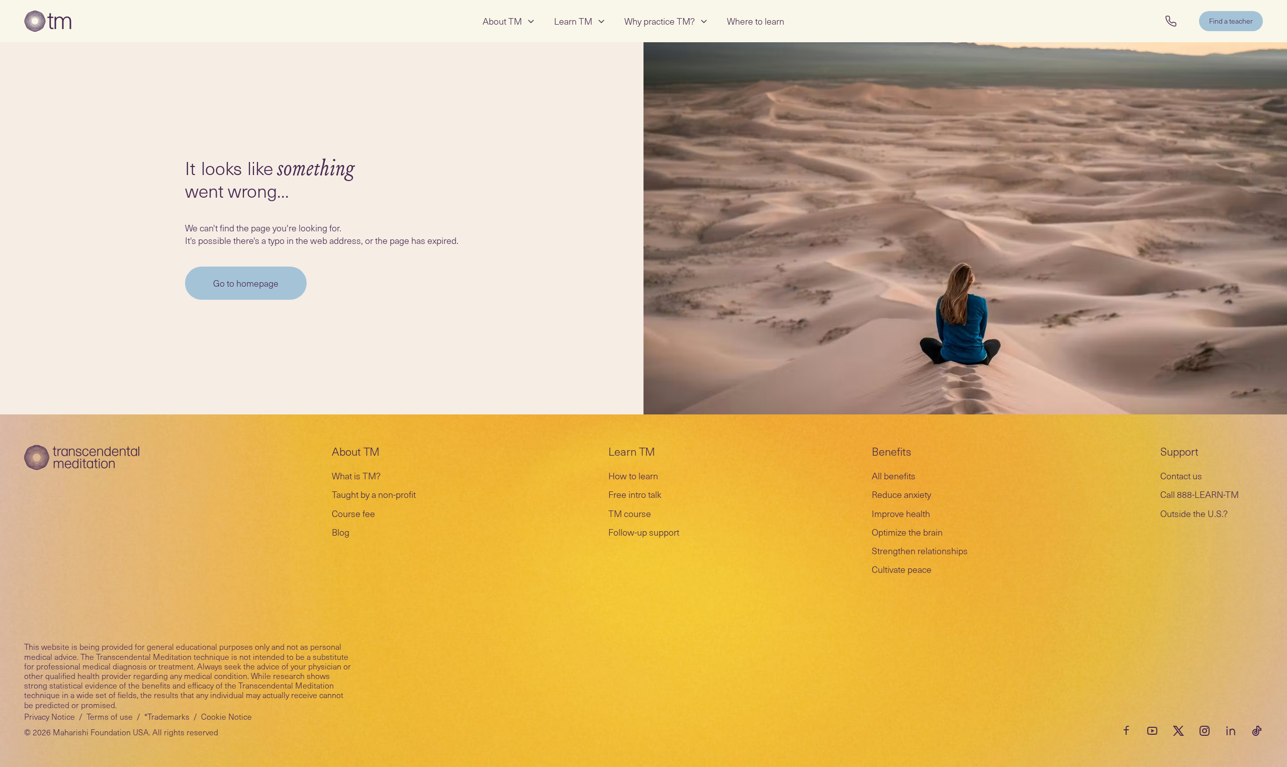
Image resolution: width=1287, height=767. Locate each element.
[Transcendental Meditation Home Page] (47, 21)
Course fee (353, 513)
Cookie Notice (226, 716)
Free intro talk (635, 494)
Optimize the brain (907, 532)
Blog (340, 532)
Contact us (1181, 475)
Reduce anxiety (901, 494)
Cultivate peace (902, 569)
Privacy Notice (49, 716)
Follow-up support (643, 532)
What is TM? (356, 475)
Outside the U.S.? (1194, 513)
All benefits (893, 475)
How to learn (633, 475)
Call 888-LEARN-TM (1199, 494)
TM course (629, 513)
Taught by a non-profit (374, 494)
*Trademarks (167, 716)
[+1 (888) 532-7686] (1171, 21)
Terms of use (109, 716)
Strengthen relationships (920, 550)
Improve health (901, 513)
